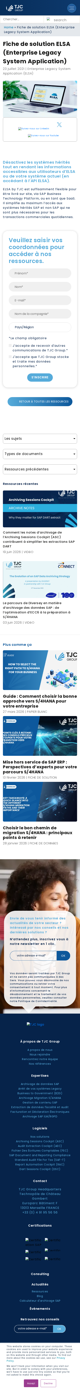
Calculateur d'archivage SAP (40, 1301)
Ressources (40, 1291)
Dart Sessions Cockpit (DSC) (40, 1169)
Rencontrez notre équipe (40, 1059)
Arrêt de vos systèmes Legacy (40, 1089)
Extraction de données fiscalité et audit (40, 1107)
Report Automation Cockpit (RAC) (40, 1164)
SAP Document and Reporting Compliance (40, 1155)
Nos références (40, 1064)
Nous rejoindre (40, 1054)
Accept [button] (31, 1383)
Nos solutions (40, 1137)
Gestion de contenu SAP (40, 1102)
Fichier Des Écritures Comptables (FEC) (40, 1151)
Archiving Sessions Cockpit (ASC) (40, 1141)
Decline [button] (48, 1383)
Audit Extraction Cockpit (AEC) (40, 1146)
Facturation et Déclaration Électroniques (39, 1112)
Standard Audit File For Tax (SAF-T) (40, 1160)
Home (8, 27)
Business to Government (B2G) (39, 1093)
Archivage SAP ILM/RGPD (40, 1116)
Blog (40, 1296)
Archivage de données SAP (40, 1084)
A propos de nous (39, 1050)
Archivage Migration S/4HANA (40, 1098)
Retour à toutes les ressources (44, 401)
